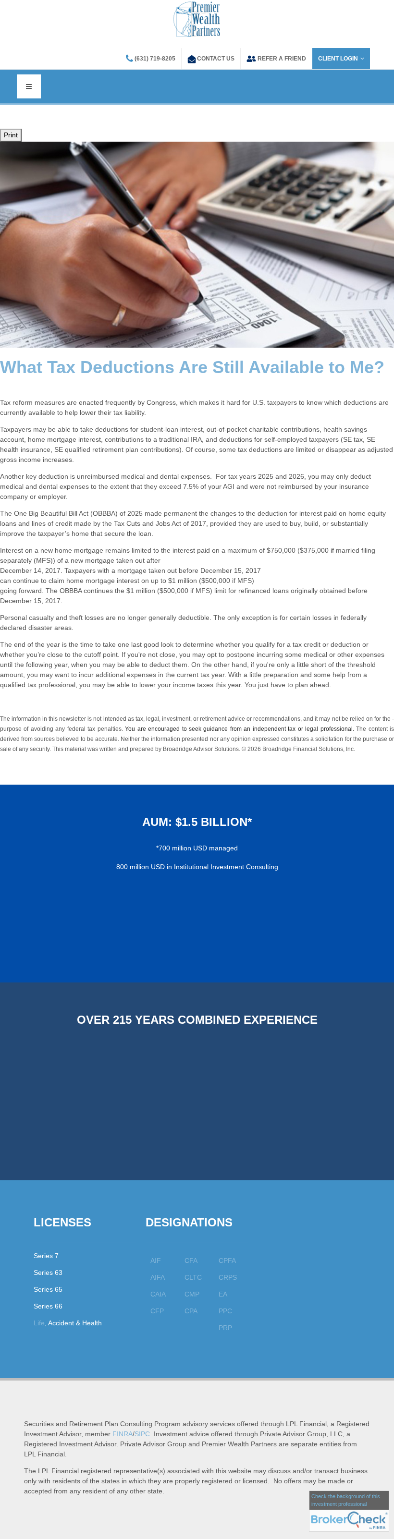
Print (11, 135)
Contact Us (215, 58)
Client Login (338, 58)
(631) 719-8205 (155, 58)
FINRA (122, 1434)
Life (39, 1323)
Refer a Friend (282, 58)
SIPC (142, 1434)
